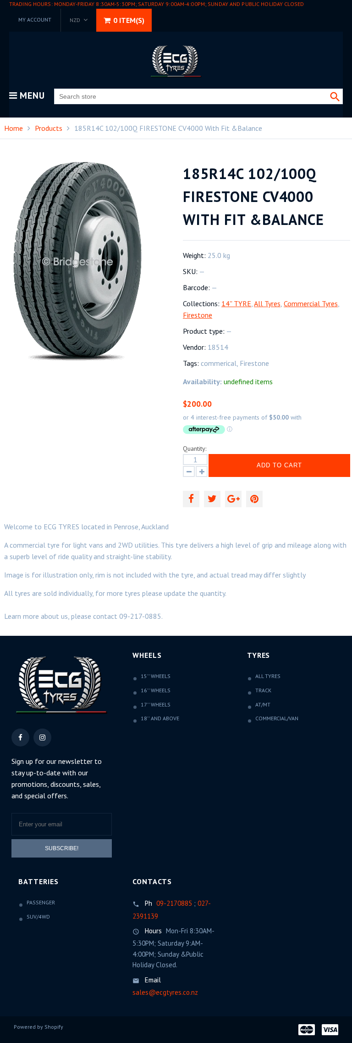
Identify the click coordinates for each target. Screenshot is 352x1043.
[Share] (191, 499)
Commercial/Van (276, 718)
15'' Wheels (155, 676)
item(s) (128, 20)
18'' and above (160, 718)
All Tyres (267, 303)
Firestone (197, 315)
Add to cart (279, 465)
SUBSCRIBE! (61, 848)
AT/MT (262, 704)
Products (48, 128)
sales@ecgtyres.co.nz (165, 992)
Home (13, 128)
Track (263, 690)
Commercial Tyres (311, 303)
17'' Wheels (155, 704)
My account (34, 19)
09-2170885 (174, 903)
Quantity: (194, 448)
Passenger (41, 902)
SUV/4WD (38, 916)
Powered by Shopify (38, 1026)
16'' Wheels (155, 690)
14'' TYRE (236, 303)
